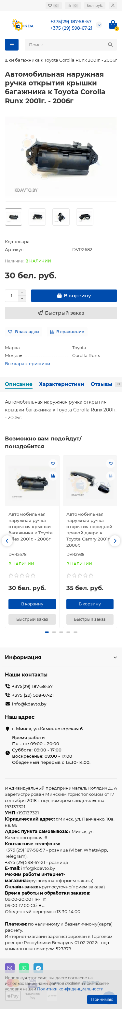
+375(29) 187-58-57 (70, 21)
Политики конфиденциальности (70, 989)
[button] (7, 540)
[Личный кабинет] (113, 5)
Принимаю (102, 999)
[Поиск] (110, 44)
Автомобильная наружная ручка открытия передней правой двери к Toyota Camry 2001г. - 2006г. (89, 530)
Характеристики (61, 384)
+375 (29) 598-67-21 (71, 28)
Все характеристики (27, 363)
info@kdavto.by (29, 703)
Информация (23, 657)
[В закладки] (53, 463)
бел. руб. (95, 5)
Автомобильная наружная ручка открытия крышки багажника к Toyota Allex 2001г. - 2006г (30, 527)
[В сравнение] (53, 476)
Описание (19, 384)
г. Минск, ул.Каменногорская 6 (47, 728)
